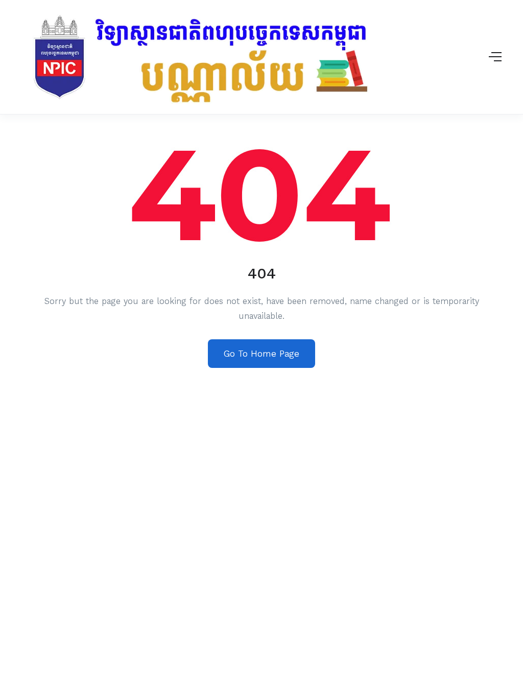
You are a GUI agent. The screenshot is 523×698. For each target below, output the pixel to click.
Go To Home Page (261, 353)
